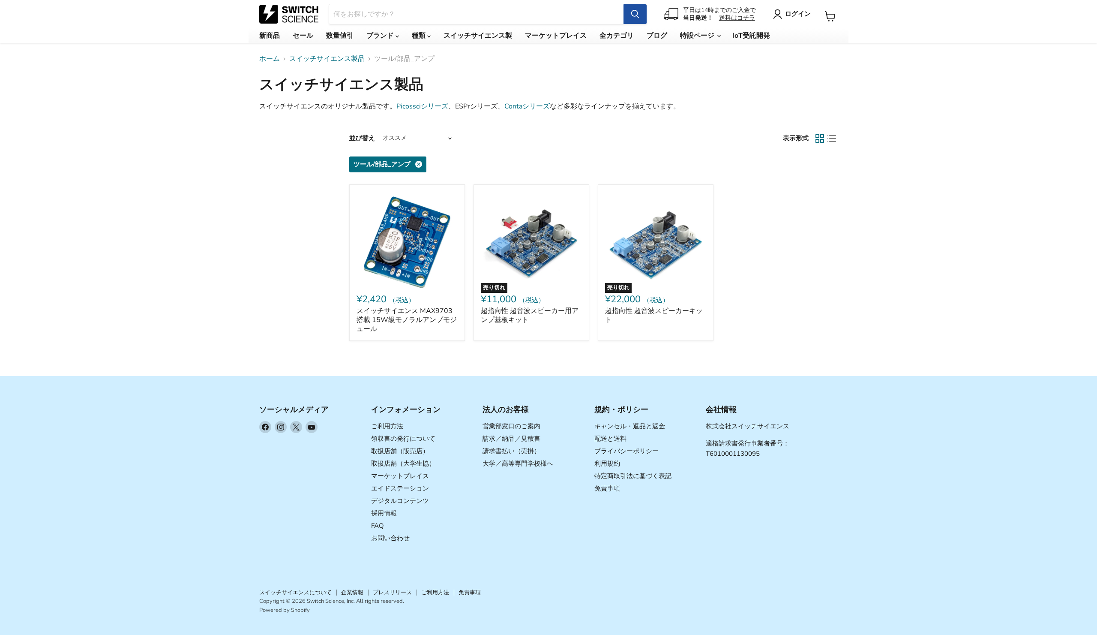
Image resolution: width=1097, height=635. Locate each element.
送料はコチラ (737, 18)
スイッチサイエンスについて (295, 592)
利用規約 (607, 463)
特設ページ (698, 35)
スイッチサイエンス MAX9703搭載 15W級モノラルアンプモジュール (407, 320)
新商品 (269, 35)
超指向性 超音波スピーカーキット (654, 315)
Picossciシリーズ (422, 106)
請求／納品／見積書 (511, 438)
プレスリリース (392, 592)
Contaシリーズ (527, 106)
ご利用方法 (387, 426)
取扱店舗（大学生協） (403, 463)
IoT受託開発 (751, 35)
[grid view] (820, 138)
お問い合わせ (390, 538)
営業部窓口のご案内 (511, 426)
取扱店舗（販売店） (400, 451)
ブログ (657, 35)
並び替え (362, 138)
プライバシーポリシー (626, 451)
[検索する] (635, 14)
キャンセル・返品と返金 (629, 426)
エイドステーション (400, 488)
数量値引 (340, 35)
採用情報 (384, 513)
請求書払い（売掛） (511, 451)
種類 (419, 35)
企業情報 (352, 592)
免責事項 (607, 488)
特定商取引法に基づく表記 (632, 476)
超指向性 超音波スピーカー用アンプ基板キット (529, 315)
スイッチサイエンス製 (478, 35)
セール (303, 35)
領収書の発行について (403, 438)
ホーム (269, 59)
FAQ (377, 525)
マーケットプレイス (556, 35)
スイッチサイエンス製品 (327, 59)
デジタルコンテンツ (400, 501)
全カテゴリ (616, 35)
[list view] (832, 138)
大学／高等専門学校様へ (518, 463)
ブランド (381, 35)
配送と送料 (610, 438)
